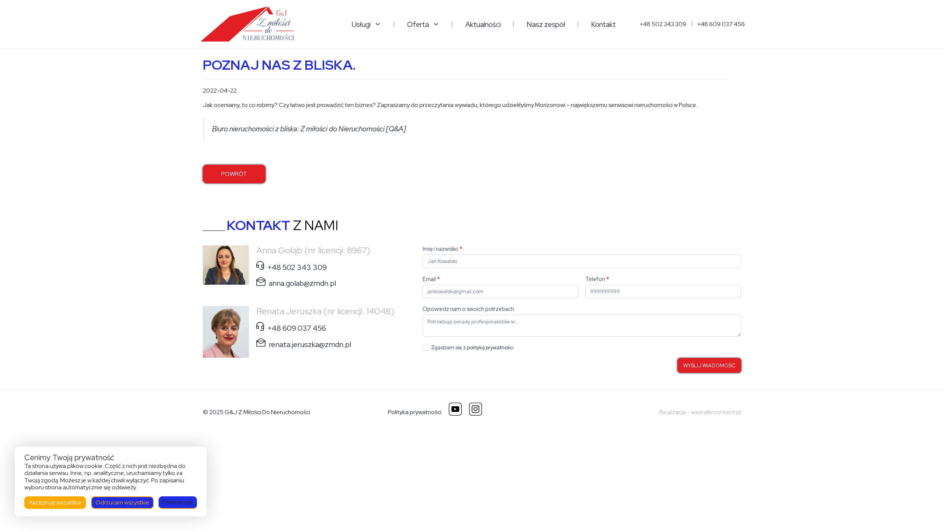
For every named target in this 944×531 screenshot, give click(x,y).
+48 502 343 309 (663, 24)
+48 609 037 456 (721, 24)
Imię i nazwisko (442, 249)
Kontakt (603, 24)
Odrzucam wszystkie (122, 502)
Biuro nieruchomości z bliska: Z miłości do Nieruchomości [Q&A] (309, 128)
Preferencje (177, 502)
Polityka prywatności (414, 412)
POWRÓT (234, 174)
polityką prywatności (490, 347)
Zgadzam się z (472, 347)
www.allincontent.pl (716, 412)
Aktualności (483, 24)
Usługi (361, 24)
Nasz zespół (546, 24)
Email (431, 279)
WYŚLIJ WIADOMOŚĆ (709, 365)
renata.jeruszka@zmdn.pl (310, 344)
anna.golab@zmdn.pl (302, 283)
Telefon (597, 279)
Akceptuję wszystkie (55, 502)
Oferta (418, 24)
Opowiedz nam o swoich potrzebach (468, 309)
